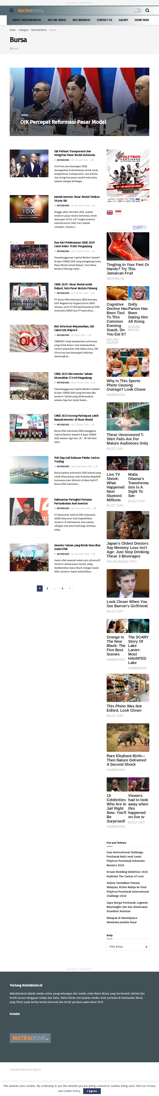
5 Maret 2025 (79, 335)
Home (13, 30)
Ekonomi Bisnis (39, 30)
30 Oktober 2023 (81, 383)
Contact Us (104, 20)
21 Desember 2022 (81, 508)
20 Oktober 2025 (81, 251)
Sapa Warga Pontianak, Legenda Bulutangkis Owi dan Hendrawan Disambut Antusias (127, 907)
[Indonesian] (118, 213)
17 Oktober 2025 (80, 293)
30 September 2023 (82, 466)
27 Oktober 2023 (81, 425)
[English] (110, 213)
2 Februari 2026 (46, 130)
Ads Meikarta (81, 20)
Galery (123, 20)
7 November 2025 (81, 206)
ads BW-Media (57, 20)
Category (23, 30)
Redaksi (15, 1014)
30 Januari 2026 (80, 160)
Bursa (53, 30)
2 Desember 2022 (81, 554)
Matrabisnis (29, 130)
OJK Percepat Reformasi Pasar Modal (63, 122)
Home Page (142, 20)
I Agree (92, 1091)
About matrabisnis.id (27, 20)
